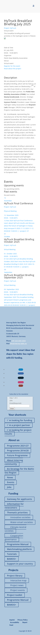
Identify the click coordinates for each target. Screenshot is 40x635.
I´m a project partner (18, 425)
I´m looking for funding (19, 420)
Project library (14, 575)
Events (10, 482)
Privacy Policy (23, 620)
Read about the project (12, 69)
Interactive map (18, 580)
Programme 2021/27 (18, 445)
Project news (17, 585)
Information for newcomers (14, 505)
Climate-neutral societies (15, 529)
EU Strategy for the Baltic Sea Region (19, 470)
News (10, 477)
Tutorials (12, 553)
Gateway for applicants (19, 499)
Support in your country (20, 563)
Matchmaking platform (19, 549)
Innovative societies (20, 517)
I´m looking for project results (18, 432)
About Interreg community (14, 462)
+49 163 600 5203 (18, 341)
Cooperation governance (14, 537)
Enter (12, 409)
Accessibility (14, 622)
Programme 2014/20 (18, 450)
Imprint (12, 620)
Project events (17, 590)
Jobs (9, 487)
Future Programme (17, 455)
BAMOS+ (11, 558)
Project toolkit (14, 595)
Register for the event (12, 66)
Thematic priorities (17, 512)
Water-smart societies (21, 522)
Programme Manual (18, 544)
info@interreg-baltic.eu (18, 343)
